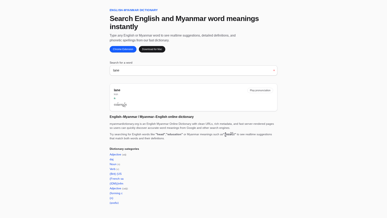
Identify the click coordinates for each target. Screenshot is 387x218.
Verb (114, 169)
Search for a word (121, 62)
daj (111, 159)
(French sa (117, 178)
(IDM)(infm (116, 183)
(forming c (116, 193)
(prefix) (114, 202)
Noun (115, 164)
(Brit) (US (116, 173)
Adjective (118, 154)
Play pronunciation (260, 90)
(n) (111, 198)
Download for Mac (152, 49)
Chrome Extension (123, 49)
